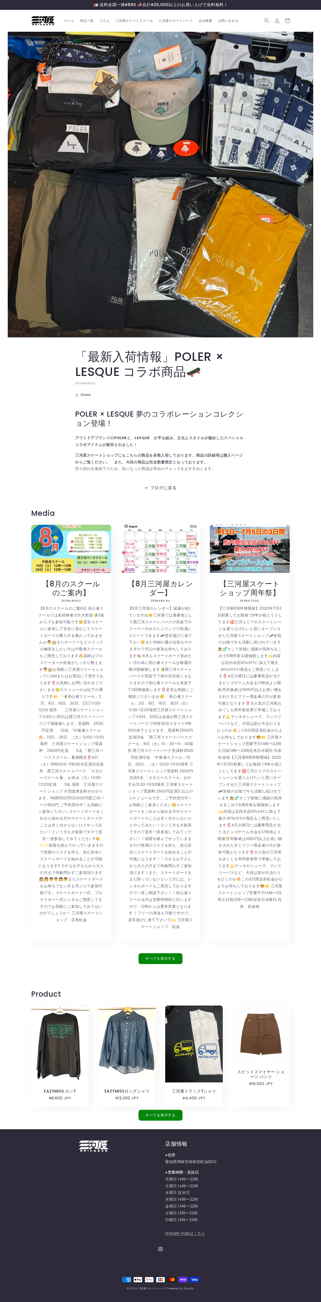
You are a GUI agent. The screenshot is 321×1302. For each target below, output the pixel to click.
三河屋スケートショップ (152, 1288)
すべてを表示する (160, 958)
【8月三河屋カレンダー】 (160, 588)
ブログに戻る (163, 488)
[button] (267, 21)
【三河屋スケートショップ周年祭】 (249, 588)
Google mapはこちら (185, 1233)
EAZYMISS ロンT (60, 1091)
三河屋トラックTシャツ (194, 1091)
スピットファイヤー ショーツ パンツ (260, 1074)
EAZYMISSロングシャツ (127, 1091)
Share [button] (86, 394)
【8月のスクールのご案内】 (71, 588)
